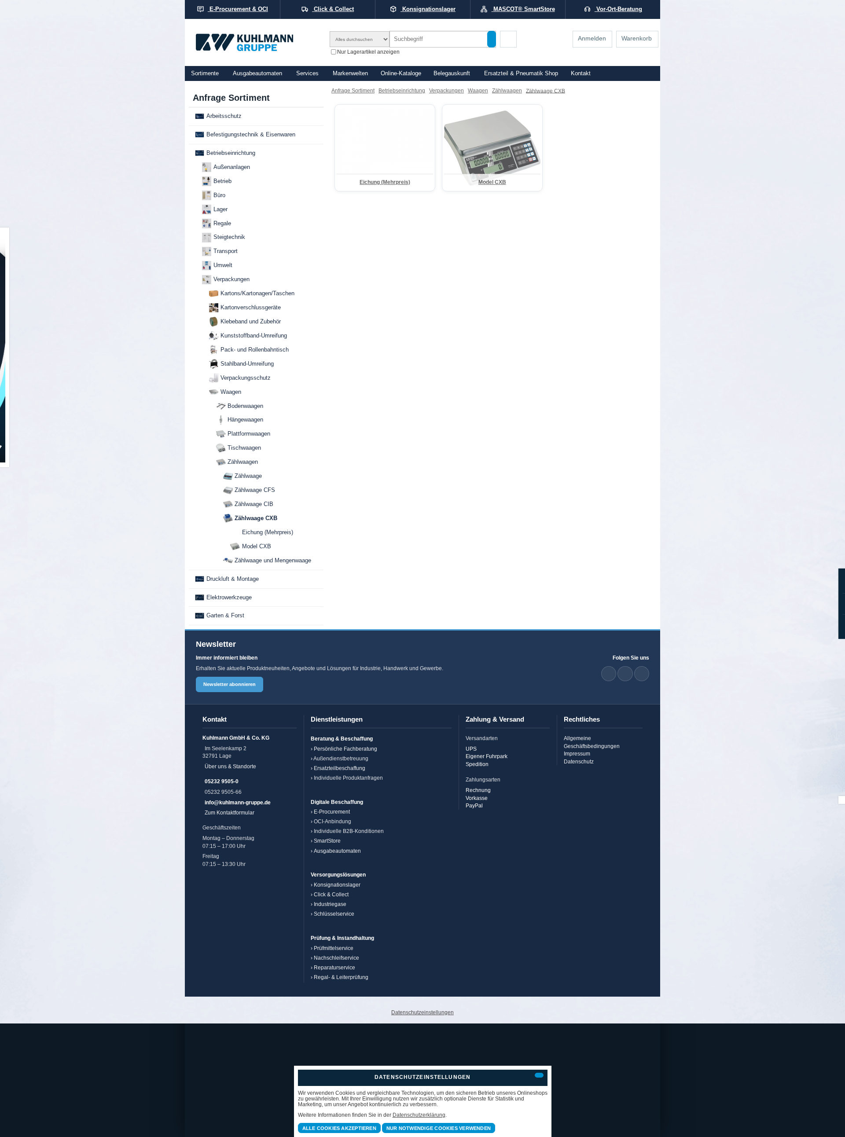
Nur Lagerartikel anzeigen (368, 51)
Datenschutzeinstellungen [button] (422, 1012)
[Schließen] (539, 1075)
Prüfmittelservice (333, 948)
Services (307, 73)
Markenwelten (350, 73)
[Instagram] (641, 673)
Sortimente (205, 73)
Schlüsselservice (334, 914)
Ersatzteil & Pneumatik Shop (521, 73)
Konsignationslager (337, 885)
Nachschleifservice (336, 958)
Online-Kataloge (401, 73)
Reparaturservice (334, 967)
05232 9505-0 (222, 781)
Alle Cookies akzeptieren (339, 1128)
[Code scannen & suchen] (508, 39)
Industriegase (330, 904)
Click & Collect (331, 894)
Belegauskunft (452, 73)
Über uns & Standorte (230, 766)
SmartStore (327, 841)
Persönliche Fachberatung (345, 749)
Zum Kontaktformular (229, 812)
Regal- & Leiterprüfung (341, 977)
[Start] (256, 42)
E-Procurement (332, 811)
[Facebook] (624, 673)
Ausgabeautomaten (257, 73)
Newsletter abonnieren (229, 684)
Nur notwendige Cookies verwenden (438, 1128)
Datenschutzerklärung (419, 1115)
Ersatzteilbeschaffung (339, 768)
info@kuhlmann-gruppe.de (238, 802)
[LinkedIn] (608, 673)
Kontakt (581, 73)
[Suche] (491, 39)
